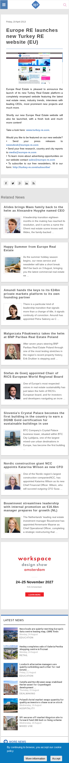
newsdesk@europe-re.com (22, 144)
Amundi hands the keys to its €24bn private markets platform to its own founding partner (32, 293)
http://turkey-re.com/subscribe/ (31, 167)
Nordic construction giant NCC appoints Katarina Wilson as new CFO (33, 465)
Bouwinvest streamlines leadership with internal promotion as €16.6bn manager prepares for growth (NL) (31, 507)
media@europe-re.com (22, 152)
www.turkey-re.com (37, 130)
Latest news (14, 620)
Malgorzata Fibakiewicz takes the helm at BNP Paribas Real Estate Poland (34, 335)
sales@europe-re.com (42, 159)
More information (35, 758)
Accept (56, 758)
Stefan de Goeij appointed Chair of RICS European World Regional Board (33, 374)
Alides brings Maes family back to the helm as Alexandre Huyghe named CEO (34, 208)
